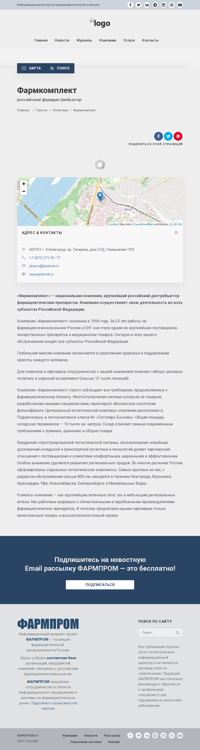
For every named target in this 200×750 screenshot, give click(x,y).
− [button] (23, 191)
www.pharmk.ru (41, 274)
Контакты (150, 40)
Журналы (84, 40)
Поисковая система (85, 742)
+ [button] (23, 184)
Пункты (41, 110)
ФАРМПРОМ (26, 735)
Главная (41, 40)
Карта (34, 68)
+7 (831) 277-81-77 (44, 258)
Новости (62, 40)
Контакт (114, 742)
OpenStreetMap (143, 224)
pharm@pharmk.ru (44, 266)
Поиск (63, 68)
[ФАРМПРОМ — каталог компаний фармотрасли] (100, 23)
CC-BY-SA (175, 224)
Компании (107, 40)
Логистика (60, 110)
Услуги (129, 40)
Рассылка (112, 735)
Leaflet (114, 224)
